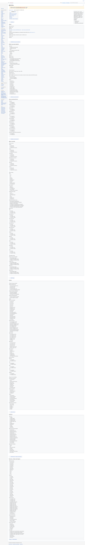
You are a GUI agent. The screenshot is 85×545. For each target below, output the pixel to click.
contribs (26, 7)
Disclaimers (21, 544)
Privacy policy (10, 544)
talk (24, 7)
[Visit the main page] (3, 3)
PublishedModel (14, 539)
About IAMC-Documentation (16, 544)
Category (10, 539)
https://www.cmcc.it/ (32, 32)
